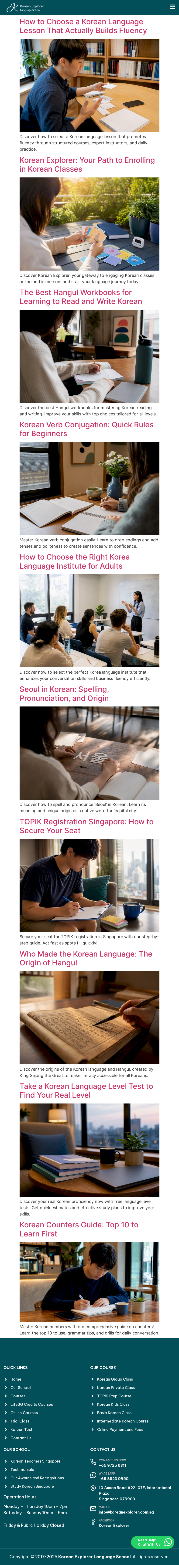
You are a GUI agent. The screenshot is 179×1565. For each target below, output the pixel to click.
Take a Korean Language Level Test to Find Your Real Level (86, 1091)
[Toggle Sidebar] (173, 7)
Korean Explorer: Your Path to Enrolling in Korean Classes (87, 164)
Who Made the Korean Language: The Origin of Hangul (86, 958)
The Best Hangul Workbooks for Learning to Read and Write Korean (81, 297)
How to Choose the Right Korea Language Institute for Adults (75, 561)
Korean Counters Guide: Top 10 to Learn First (79, 1229)
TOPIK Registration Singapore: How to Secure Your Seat (87, 826)
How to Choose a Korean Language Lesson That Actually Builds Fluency (83, 26)
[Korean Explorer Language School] (24, 7)
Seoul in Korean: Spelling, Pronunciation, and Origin (64, 694)
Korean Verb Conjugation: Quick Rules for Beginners (87, 429)
